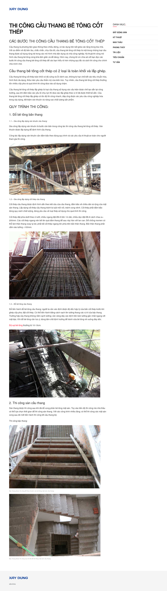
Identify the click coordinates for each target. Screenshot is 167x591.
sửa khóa (12, 584)
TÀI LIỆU (116, 52)
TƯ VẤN (116, 62)
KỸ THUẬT (117, 37)
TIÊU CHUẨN (118, 57)
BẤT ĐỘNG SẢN (120, 32)
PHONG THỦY (119, 47)
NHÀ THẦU (117, 42)
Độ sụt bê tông (16, 325)
